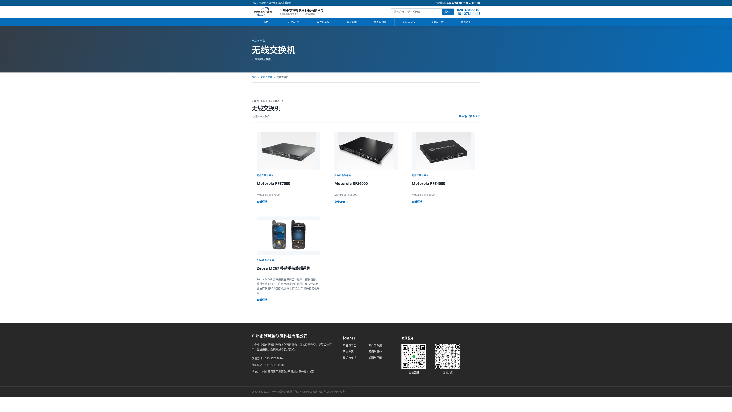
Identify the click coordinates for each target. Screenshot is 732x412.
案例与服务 (380, 22)
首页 (265, 22)
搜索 (447, 12)
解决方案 (352, 22)
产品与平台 (294, 22)
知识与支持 (409, 22)
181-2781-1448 (472, 2)
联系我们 (466, 22)
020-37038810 (454, 2)
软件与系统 (323, 22)
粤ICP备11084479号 (334, 391)
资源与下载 (437, 22)
